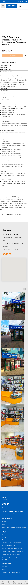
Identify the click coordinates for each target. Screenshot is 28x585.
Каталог (4, 521)
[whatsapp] (10, 254)
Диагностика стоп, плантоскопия (11, 542)
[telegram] (4, 254)
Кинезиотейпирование (8, 545)
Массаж (4, 540)
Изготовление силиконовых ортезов (12, 548)
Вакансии (4, 566)
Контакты (4, 569)
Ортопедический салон (11, 6)
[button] (25, 6)
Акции (3, 524)
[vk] (7, 254)
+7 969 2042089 (10, 234)
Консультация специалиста (9, 62)
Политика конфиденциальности (11, 572)
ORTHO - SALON (11, 5)
